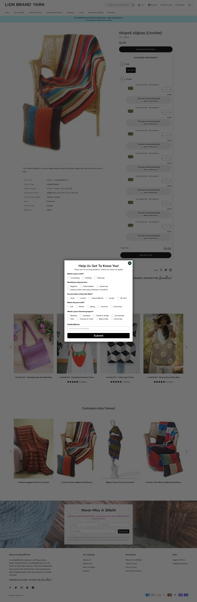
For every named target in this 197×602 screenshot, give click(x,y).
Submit (98, 335)
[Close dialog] (130, 263)
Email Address (73, 324)
